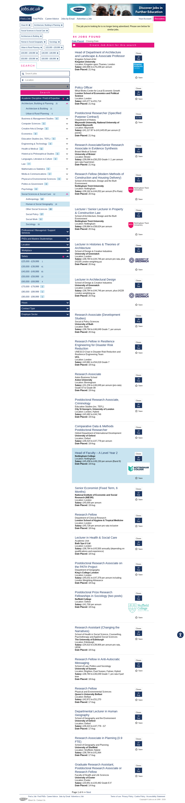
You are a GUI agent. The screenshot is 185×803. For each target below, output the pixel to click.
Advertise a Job (84, 19)
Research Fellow (86, 514)
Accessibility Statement (155, 796)
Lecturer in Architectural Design (95, 279)
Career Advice (52, 19)
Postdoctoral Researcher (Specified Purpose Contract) (98, 114)
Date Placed (78, 41)
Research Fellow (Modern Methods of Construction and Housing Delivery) (99, 175)
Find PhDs (38, 19)
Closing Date (92, 41)
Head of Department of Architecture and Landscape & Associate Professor (100, 54)
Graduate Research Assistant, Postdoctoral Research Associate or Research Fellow (98, 768)
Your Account (145, 19)
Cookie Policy (139, 796)
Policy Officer (83, 87)
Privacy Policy (127, 796)
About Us (31, 800)
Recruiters (160, 19)
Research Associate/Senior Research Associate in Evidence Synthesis (99, 146)
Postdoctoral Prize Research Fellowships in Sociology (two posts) (98, 594)
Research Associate (88, 374)
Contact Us (41, 800)
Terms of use (116, 796)
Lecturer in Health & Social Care (96, 537)
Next (88, 792)
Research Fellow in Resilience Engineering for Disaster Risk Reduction (94, 345)
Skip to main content (11, 2)
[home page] (31, 10)
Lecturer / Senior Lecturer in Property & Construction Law (99, 210)
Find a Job (25, 19)
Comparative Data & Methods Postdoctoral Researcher (94, 428)
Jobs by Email (68, 19)
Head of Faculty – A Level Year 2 (96, 453)
